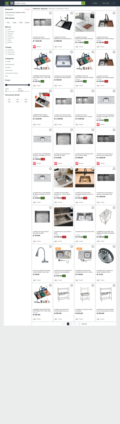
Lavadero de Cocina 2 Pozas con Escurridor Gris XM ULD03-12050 (63, 116)
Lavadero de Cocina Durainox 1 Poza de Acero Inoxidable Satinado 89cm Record (63, 272)
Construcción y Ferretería (17, 73)
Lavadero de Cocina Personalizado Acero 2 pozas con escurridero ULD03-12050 (41, 38)
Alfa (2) (9, 40)
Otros (17, 76)
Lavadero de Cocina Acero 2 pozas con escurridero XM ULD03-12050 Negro (105, 155)
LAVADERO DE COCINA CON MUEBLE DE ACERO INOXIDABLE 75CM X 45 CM (106, 233)
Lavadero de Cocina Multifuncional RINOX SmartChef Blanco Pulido (84, 38)
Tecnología (17, 61)
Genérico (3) (11, 38)
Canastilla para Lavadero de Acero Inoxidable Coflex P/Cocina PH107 (105, 272)
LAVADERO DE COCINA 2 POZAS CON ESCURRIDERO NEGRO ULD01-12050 (41, 116)
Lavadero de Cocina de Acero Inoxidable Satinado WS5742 (62, 76)
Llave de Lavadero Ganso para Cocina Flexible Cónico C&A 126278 (42, 272)
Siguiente (84, 324)
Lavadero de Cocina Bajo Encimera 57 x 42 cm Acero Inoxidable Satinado (62, 194)
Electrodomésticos (17, 64)
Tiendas (95, 3)
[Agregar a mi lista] (50, 13)
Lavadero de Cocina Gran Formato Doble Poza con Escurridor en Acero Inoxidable (63, 311)
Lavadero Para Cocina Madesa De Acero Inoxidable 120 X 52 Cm (105, 116)
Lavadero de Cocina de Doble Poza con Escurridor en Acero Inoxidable (105, 311)
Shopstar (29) (11, 54)
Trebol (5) (10, 36)
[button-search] (83, 3)
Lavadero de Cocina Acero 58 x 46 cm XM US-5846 (84, 154)
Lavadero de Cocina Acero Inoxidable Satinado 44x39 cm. (84, 193)
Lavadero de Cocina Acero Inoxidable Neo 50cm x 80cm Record (83, 272)
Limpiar (28, 9)
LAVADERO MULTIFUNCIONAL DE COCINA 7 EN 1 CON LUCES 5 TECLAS (42, 77)
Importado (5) (11, 31)
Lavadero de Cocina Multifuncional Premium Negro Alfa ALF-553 (105, 38)
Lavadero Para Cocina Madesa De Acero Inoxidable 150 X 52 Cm (42, 155)
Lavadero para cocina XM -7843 (84, 231)
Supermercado (17, 70)
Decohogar (17, 67)
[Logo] (6, 3)
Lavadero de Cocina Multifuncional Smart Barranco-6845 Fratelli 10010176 (63, 38)
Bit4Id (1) (10, 42)
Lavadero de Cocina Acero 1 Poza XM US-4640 (62, 154)
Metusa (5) (10, 33)
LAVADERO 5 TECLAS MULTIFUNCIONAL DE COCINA (84, 76)
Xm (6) (9, 29)
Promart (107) (11, 52)
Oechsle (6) (10, 50)
